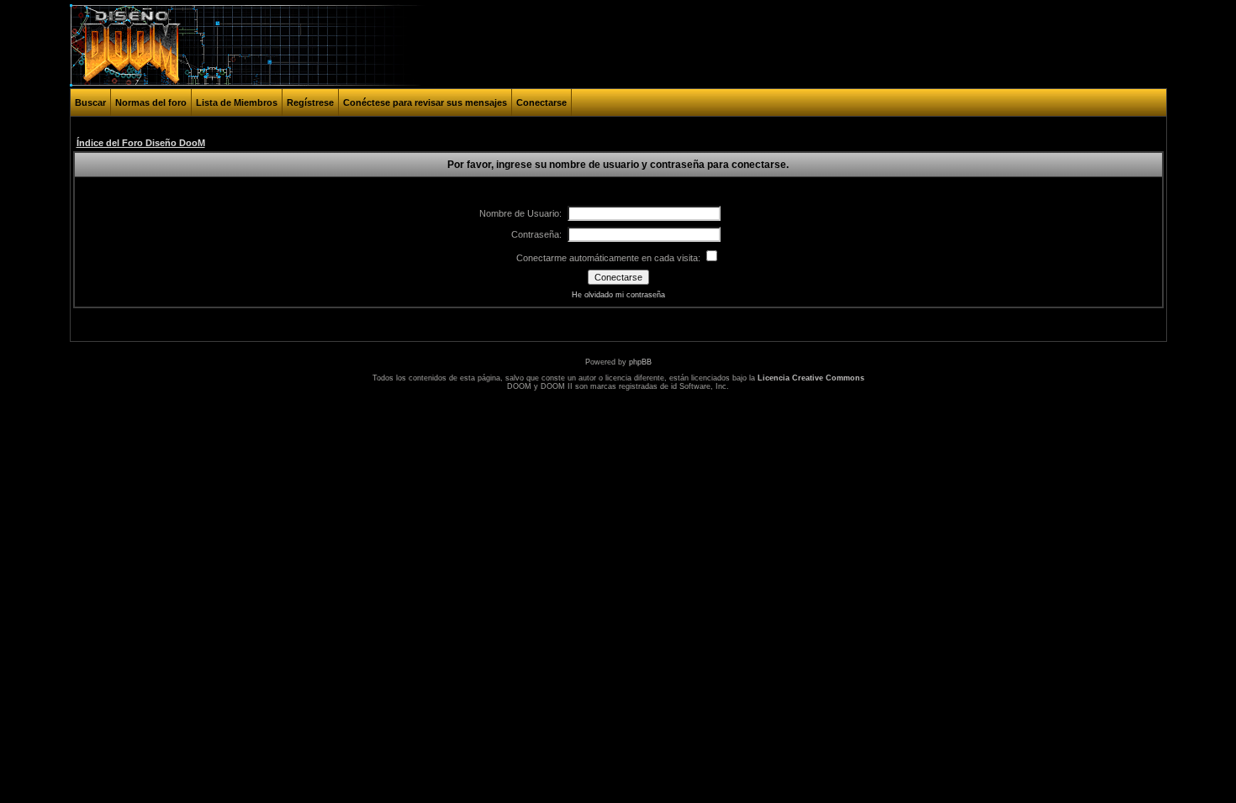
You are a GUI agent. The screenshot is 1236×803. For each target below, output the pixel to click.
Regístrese (310, 102)
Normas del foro (151, 102)
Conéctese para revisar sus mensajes (425, 102)
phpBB (640, 362)
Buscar (90, 102)
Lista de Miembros (236, 102)
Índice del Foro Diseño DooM (141, 143)
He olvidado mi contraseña (618, 295)
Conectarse (541, 102)
